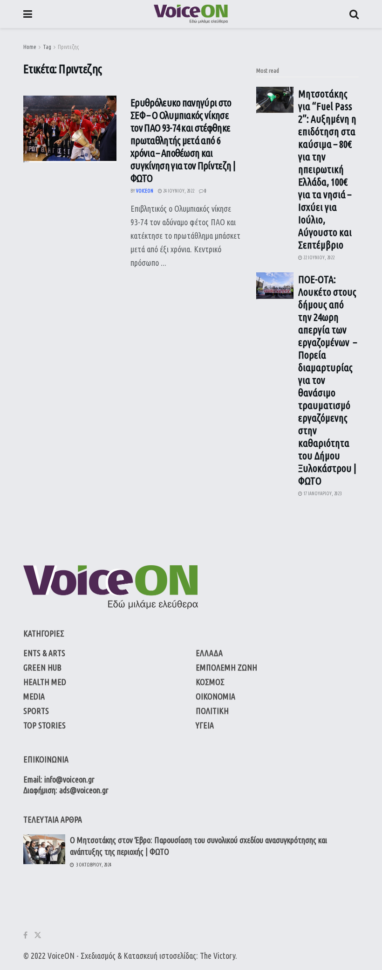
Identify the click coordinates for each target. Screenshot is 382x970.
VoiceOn (144, 191)
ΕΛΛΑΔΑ (209, 653)
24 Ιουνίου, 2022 (178, 191)
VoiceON (61, 955)
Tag (47, 47)
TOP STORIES (44, 725)
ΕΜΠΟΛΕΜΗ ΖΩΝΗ (226, 667)
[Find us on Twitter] (37, 935)
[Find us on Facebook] (25, 935)
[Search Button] (354, 14)
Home (29, 47)
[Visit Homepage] (191, 14)
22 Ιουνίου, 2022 (318, 257)
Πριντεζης (68, 47)
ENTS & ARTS (44, 653)
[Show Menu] (27, 14)
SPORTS (36, 710)
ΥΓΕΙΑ (205, 725)
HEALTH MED (44, 681)
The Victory (217, 955)
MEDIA (34, 696)
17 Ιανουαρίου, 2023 (321, 493)
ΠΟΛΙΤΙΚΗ (212, 710)
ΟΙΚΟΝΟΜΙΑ (215, 696)
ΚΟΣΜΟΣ (210, 681)
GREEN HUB (42, 667)
